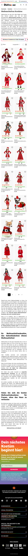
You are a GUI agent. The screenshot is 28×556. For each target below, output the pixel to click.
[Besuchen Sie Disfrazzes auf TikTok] (12, 501)
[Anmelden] (23, 5)
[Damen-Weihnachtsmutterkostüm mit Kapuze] (20, 130)
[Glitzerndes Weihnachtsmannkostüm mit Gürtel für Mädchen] (20, 179)
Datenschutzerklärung (15, 479)
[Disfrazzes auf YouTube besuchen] (16, 501)
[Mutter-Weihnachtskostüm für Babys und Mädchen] (20, 253)
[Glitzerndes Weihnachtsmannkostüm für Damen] (7, 105)
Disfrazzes (16, 553)
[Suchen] (21, 5)
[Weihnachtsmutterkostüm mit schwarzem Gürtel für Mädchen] (7, 155)
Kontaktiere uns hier (6, 519)
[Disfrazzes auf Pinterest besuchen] (21, 501)
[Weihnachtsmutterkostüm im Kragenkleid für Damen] (20, 105)
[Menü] (2, 5)
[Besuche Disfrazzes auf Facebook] (2, 501)
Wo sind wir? (4, 536)
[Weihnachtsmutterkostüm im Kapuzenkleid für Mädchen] (7, 179)
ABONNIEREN (14, 469)
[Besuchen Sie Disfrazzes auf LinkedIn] (26, 501)
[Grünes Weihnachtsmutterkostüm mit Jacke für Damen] (7, 130)
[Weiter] (22, 294)
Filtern (4, 44)
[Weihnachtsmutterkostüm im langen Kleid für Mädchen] (20, 155)
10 (18, 294)
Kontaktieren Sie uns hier (7, 528)
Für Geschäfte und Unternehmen (10, 514)
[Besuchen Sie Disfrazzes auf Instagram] (7, 501)
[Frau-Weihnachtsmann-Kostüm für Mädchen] (7, 81)
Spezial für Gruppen (7, 510)
